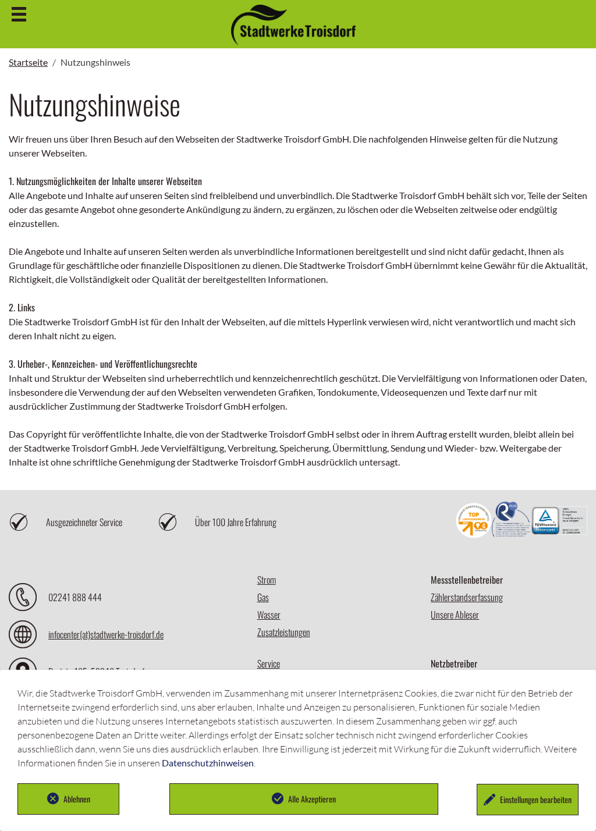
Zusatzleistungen (283, 632)
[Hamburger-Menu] (19, 14)
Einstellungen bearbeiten (536, 799)
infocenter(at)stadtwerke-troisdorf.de (106, 634)
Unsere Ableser (455, 615)
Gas (263, 597)
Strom (266, 580)
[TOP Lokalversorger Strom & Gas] (474, 522)
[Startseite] (293, 40)
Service (268, 663)
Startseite (28, 62)
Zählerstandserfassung (467, 597)
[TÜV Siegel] (559, 521)
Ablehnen (76, 799)
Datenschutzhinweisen (208, 762)
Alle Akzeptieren (312, 799)
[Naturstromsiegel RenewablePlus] (511, 522)
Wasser (269, 615)
